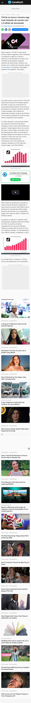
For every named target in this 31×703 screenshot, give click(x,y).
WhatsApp (6, 67)
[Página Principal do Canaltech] (15, 3)
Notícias (7, 14)
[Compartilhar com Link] (9, 29)
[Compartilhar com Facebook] (6, 29)
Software (13, 14)
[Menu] (2, 3)
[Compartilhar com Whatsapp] (2, 29)
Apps (18, 14)
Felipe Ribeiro (8, 26)
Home (2, 14)
